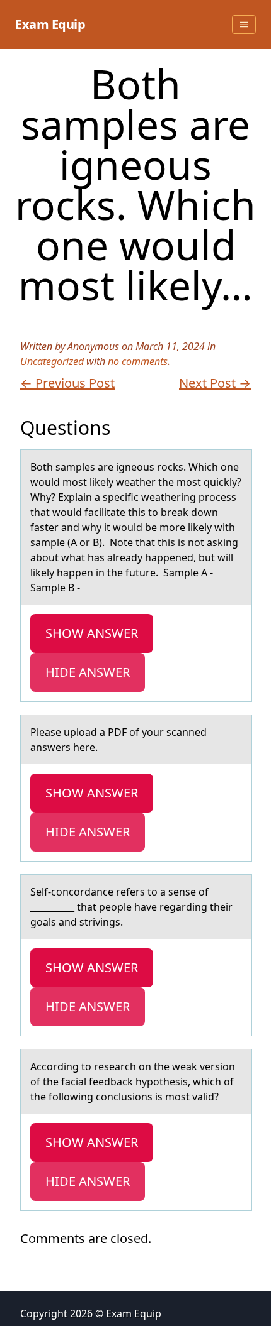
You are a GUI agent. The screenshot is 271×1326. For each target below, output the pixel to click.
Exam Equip (50, 24)
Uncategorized (52, 361)
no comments (138, 361)
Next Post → (215, 383)
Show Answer (91, 633)
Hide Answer (87, 672)
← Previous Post (67, 383)
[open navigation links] (244, 24)
